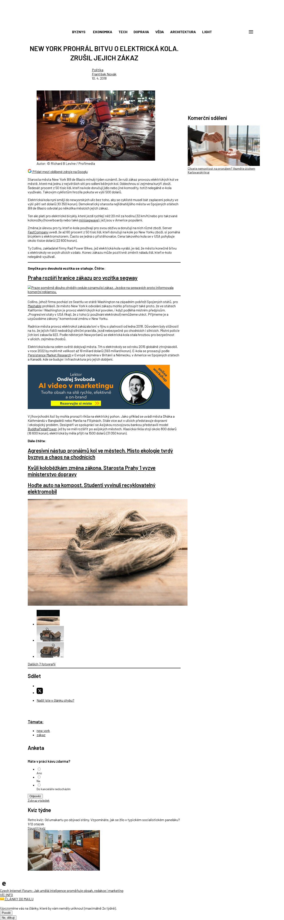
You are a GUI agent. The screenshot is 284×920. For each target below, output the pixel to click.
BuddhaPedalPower (42, 429)
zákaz (41, 735)
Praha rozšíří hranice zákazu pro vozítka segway (83, 278)
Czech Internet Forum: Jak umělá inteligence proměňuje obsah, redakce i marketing (61, 890)
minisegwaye (88, 220)
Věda (159, 32)
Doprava (141, 32)
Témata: (35, 721)
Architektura (183, 32)
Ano (39, 773)
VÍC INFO (6, 895)
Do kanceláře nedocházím (54, 789)
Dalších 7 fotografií (41, 664)
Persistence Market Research (49, 355)
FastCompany (38, 232)
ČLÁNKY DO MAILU (19, 899)
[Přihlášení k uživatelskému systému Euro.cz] (229, 32)
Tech (122, 32)
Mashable (34, 306)
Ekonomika (102, 32)
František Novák (104, 74)
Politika (97, 70)
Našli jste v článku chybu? (55, 700)
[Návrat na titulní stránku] (142, 22)
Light (207, 32)
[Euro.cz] (4, 886)
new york (43, 730)
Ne (38, 781)
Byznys (78, 32)
